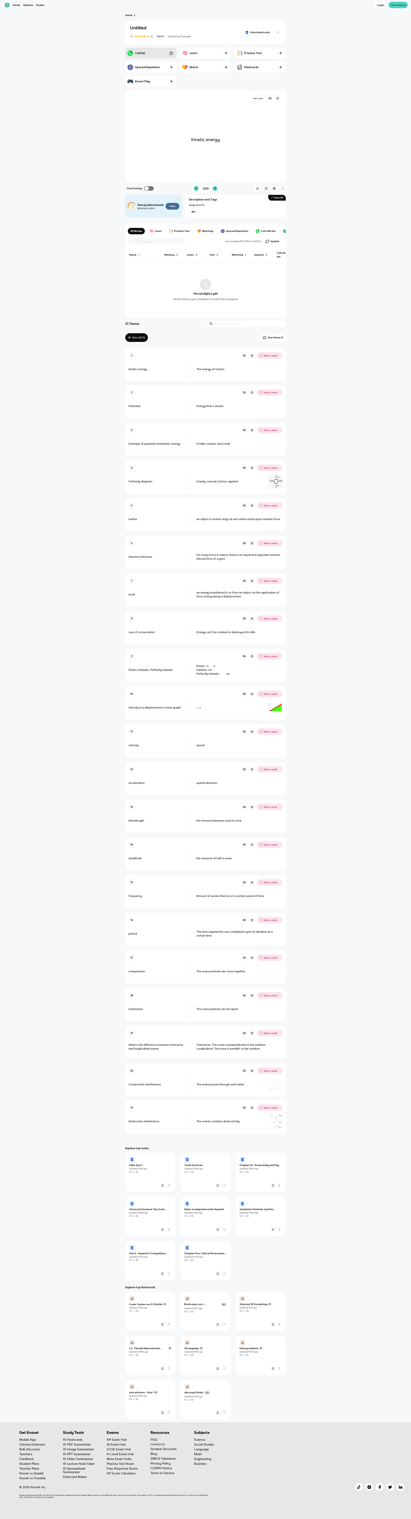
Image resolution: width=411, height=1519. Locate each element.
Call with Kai (268, 231)
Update (274, 241)
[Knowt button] (278, 32)
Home (16, 5)
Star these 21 (275, 337)
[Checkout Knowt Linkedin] (401, 1487)
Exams (40, 5)
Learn (158, 231)
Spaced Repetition (237, 231)
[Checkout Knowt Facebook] (380, 1487)
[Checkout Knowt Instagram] (369, 1487)
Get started (398, 5)
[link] (150, 1172)
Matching (207, 231)
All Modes (136, 231)
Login (380, 5)
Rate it (160, 36)
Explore (28, 5)
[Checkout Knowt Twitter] (390, 1487)
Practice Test (182, 231)
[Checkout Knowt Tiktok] (359, 1487)
